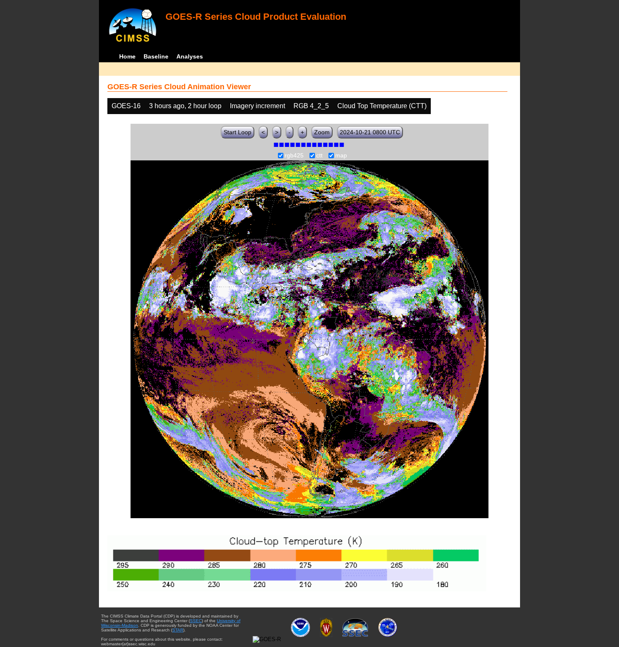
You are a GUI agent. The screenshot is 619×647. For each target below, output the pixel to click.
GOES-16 (126, 105)
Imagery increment (257, 105)
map (341, 155)
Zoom (322, 132)
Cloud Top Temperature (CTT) (382, 105)
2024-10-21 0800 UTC (370, 132)
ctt (319, 155)
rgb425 (294, 155)
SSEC (196, 620)
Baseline (156, 56)
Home (127, 56)
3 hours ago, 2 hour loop (185, 105)
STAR (177, 630)
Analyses (189, 56)
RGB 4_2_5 (311, 105)
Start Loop (237, 132)
